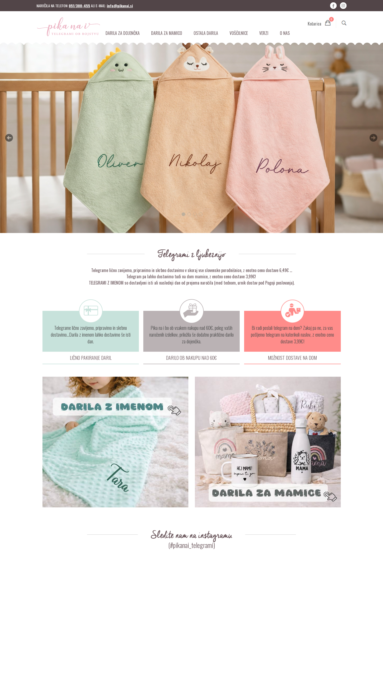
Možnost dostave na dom (292, 357)
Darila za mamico (166, 33)
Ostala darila (206, 33)
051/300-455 (79, 5)
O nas (285, 33)
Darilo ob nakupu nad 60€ (191, 357)
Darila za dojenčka (123, 33)
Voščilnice (239, 33)
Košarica (319, 23)
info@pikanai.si (120, 5)
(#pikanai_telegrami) (191, 545)
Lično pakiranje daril (91, 357)
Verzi (263, 33)
